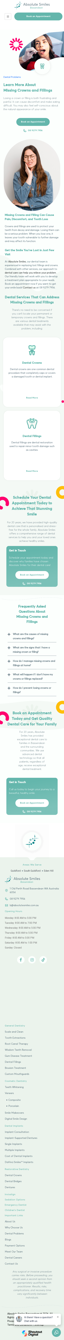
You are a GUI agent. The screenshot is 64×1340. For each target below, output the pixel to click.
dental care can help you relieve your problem (30, 273)
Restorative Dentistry (17, 1169)
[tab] (32, 635)
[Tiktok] (43, 959)
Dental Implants (14, 1126)
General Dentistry (15, 1026)
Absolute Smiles (17, 261)
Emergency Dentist (16, 1205)
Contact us (29, 287)
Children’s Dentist (15, 1210)
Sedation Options (15, 1200)
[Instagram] (32, 959)
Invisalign (10, 1194)
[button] (38, 16)
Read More (32, 398)
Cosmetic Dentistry (16, 1081)
